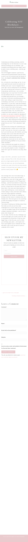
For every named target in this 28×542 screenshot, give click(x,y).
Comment (4, 307)
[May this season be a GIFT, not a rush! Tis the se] (14, 492)
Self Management (19, 27)
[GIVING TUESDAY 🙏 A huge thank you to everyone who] (14, 375)
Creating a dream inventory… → (19, 295)
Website (3, 337)
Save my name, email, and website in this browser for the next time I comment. (14, 347)
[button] (14, 256)
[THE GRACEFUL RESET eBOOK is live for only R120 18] (14, 458)
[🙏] (14, 469)
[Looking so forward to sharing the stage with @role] (14, 440)
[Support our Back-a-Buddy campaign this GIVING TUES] (14, 400)
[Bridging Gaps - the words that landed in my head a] (14, 523)
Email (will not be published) (8, 330)
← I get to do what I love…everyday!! (10, 292)
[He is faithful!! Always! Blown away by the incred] (14, 424)
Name (3, 323)
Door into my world (9, 27)
